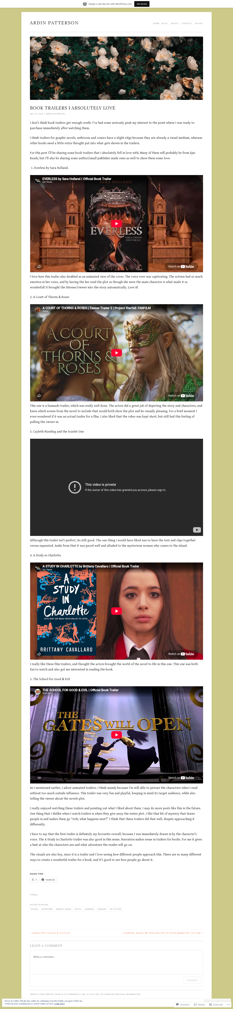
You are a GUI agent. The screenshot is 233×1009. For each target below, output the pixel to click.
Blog (165, 23)
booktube (47, 909)
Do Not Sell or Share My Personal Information (113, 994)
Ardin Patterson (54, 23)
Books (199, 23)
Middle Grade (63, 909)
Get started (142, 4)
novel (78, 909)
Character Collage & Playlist (50, 933)
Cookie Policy (59, 1004)
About (175, 23)
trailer (102, 909)
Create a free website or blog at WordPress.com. (58, 994)
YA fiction (115, 909)
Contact (187, 23)
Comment (192, 980)
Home (156, 23)
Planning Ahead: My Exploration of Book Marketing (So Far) (163, 933)
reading (89, 909)
